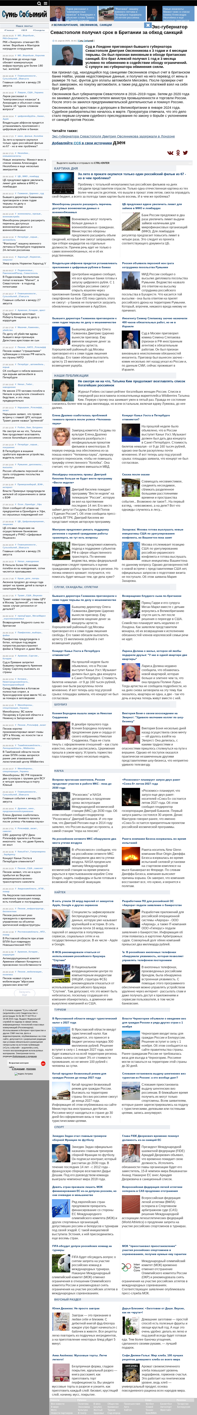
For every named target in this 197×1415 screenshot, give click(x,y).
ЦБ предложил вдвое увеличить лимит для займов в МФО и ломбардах (23, 183)
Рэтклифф (23, 828)
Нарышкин (23, 407)
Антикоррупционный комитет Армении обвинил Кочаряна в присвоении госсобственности (22, 961)
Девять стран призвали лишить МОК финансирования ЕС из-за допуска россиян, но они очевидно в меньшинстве (84, 1191)
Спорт (59, 1127)
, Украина (38, 92)
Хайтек (60, 892)
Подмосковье (25, 270)
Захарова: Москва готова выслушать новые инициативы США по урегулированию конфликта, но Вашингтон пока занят (152, 533)
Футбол (150, 1404)
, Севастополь (30, 273)
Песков (21, 347)
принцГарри (24, 616)
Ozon (20, 504)
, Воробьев (28, 35)
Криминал (113, 1407)
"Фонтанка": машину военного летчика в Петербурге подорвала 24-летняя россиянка (24, 247)
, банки (40, 116)
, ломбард (33, 176)
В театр (82, 1413)
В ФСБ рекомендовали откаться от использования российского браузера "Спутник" (78, 956)
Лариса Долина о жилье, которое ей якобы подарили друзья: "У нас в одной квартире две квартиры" (154, 655)
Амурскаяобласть (27, 888)
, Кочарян (33, 310)
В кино (97, 1404)
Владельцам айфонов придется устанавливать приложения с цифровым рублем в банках (23, 126)
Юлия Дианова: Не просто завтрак (75, 1308)
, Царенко (33, 193)
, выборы (36, 632)
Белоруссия (183, 1407)
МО (19, 35)
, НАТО (29, 347)
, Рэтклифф (40, 347)
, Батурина (37, 427)
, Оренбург (29, 504)
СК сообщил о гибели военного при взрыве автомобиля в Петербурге (23, 374)
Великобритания (66, 25)
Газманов (23, 193)
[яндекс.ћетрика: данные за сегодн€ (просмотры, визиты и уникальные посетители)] (24, 1073)
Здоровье (98, 1413)
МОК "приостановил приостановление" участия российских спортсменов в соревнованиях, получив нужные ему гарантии (154, 1250)
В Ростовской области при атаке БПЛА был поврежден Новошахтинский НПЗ (23, 941)
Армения (22, 310)
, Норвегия (34, 257)
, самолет (38, 868)
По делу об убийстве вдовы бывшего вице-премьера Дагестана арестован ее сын (21, 337)
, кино (30, 808)
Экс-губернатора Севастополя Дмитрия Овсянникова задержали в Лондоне (113, 136)
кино (20, 136)
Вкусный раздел (67, 1299)
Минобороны (25, 705)
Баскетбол (166, 1404)
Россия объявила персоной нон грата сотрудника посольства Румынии (23, 474)
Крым (21, 578)
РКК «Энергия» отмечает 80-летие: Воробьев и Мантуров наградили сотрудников (21, 45)
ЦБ (19, 176)
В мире (55, 1407)
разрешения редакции (35, 1039)
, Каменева (32, 327)
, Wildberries (28, 748)
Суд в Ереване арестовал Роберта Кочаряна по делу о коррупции (21, 317)
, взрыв (33, 237)
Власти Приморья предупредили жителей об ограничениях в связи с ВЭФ (24, 494)
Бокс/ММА (151, 1413)
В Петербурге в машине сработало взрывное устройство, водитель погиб (24, 454)
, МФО (24, 176)
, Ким (28, 427)
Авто (126, 1407)
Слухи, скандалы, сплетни (76, 587)
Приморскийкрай (27, 484)
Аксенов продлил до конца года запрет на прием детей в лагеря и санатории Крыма (24, 585)
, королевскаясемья (13, 619)
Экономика (84, 1407)
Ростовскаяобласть (28, 932)
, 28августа (23, 79)
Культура (83, 1410)
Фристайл (165, 1410)
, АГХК (40, 888)
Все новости (57, 1404)
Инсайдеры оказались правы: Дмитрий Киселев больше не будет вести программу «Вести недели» (82, 478)
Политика (83, 1404)
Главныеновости (27, 76)
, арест (41, 310)
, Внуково (37, 595)
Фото (54, 1410)
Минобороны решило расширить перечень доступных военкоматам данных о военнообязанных (82, 208)
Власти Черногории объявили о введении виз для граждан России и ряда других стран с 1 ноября (154, 1022)
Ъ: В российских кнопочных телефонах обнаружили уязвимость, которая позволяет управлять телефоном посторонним (153, 956)
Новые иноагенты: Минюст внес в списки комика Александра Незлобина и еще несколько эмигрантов (176, 14)
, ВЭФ (40, 484)
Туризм (60, 1009)
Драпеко (22, 808)
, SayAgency (9, 854)
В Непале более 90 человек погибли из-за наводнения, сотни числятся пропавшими (24, 568)
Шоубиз (60, 704)
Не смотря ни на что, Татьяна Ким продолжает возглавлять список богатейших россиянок (22, 434)
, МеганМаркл (38, 616)
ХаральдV (23, 257)
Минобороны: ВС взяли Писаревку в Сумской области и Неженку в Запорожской (23, 715)
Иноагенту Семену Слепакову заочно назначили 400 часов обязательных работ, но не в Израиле (154, 322)
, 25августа (23, 794)
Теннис (149, 1410)
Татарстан (183, 1404)
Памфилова (24, 632)
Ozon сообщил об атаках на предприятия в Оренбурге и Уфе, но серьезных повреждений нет (24, 511)
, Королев (39, 55)
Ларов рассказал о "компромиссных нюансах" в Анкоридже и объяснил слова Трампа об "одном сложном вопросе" (22, 103)
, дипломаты (34, 464)
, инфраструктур (34, 908)
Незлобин (23, 153)
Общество (113, 1404)
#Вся (24, 30)
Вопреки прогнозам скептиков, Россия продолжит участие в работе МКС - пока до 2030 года (82, 783)
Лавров (22, 92)
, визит (42, 725)
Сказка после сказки (136, 474)
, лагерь (35, 578)
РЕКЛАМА (31, 1069)
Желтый (98, 1410)
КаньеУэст (23, 851)
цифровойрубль (27, 116)
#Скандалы (39, 30)
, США (29, 92)
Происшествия (132, 1404)
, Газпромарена (37, 851)
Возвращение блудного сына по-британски (151, 596)
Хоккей (149, 1407)
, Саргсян (33, 656)
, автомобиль (36, 364)
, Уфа (39, 504)
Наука (59, 770)
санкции (106, 25)
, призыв (36, 214)
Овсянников (88, 25)
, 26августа (23, 547)
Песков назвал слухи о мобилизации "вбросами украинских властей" (18, 981)
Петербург (23, 237)
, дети (27, 578)
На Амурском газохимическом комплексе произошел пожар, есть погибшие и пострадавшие (23, 898)
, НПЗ (42, 932)
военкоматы (24, 214)
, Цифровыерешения (32, 521)
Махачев (22, 327)
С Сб (85, 41)
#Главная (9, 30)
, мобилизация (33, 972)
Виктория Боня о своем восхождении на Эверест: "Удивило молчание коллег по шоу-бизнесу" (153, 717)
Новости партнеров (62, 1413)
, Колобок (38, 136)
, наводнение (32, 561)
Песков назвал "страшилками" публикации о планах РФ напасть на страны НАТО (24, 354)
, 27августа (23, 296)
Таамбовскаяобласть (29, 745)
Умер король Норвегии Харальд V (24, 263)
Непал (21, 384)
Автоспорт (166, 1407)
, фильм (27, 136)
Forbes (21, 427)
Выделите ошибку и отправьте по (83, 163)
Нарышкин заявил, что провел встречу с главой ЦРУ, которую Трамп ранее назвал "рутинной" (23, 417)
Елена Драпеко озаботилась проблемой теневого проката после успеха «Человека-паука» (23, 818)
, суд (41, 193)
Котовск (22, 679)
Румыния (22, 464)
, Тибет (28, 384)
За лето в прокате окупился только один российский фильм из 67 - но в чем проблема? (23, 143)
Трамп (21, 595)
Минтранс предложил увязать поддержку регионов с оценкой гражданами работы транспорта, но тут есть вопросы (80, 533)
